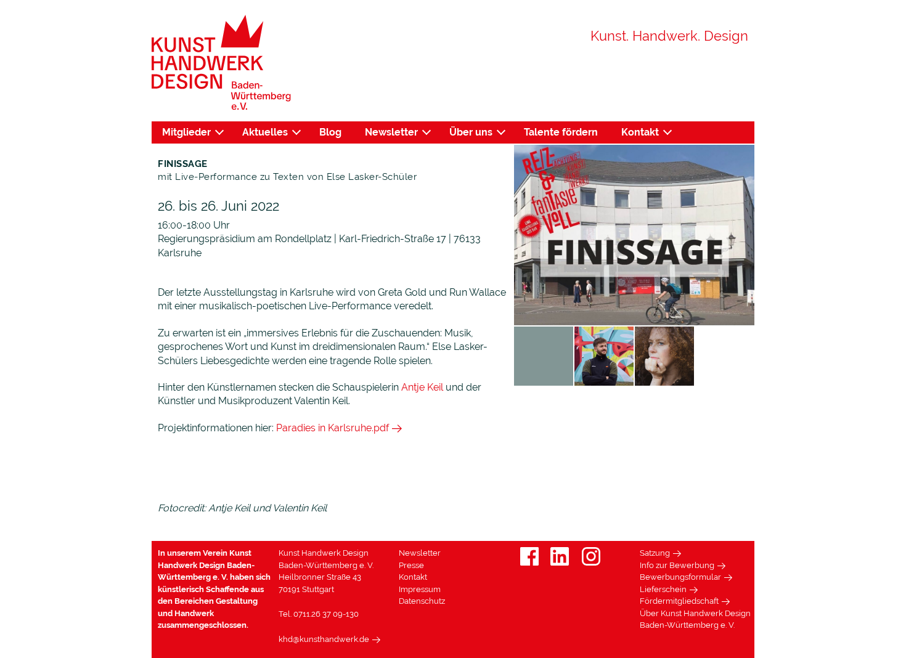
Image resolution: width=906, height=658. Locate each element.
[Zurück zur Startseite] (221, 62)
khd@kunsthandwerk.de (324, 639)
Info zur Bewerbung (677, 565)
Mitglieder (186, 132)
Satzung (655, 553)
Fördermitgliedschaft (679, 601)
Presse (411, 565)
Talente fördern (561, 132)
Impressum (420, 589)
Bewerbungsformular (680, 577)
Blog (330, 132)
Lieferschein (663, 589)
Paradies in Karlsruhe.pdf (332, 428)
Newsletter (391, 132)
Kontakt (640, 132)
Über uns (470, 132)
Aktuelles (265, 132)
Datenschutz (422, 601)
